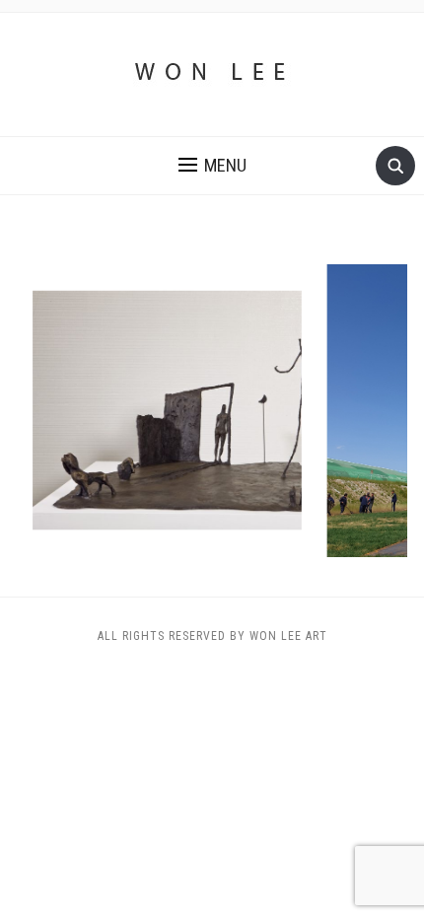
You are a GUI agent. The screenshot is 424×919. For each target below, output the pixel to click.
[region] (212, 410)
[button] (212, 165)
